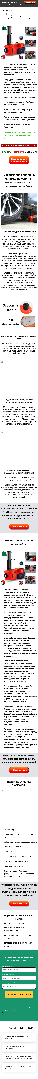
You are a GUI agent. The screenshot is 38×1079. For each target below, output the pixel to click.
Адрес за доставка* (8, 983)
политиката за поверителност (17, 1012)
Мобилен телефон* (8, 974)
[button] (19, 1037)
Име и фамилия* (7, 966)
